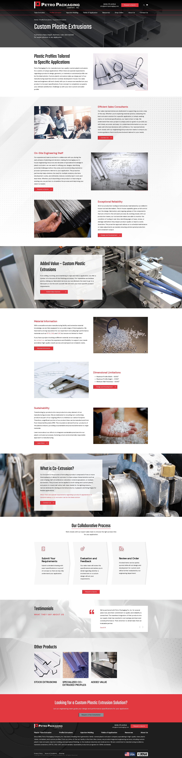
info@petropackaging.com (109, 6)
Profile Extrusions (46, 20)
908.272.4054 (109, 4)
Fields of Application (90, 13)
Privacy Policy (38, 753)
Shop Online (119, 13)
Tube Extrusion (39, 13)
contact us (40, 340)
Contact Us (144, 13)
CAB (52, 333)
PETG (48, 333)
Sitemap (61, 753)
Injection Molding (72, 13)
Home (36, 20)
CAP (59, 333)
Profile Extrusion (55, 13)
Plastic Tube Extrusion (42, 732)
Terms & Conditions (51, 753)
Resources (106, 13)
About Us (131, 13)
